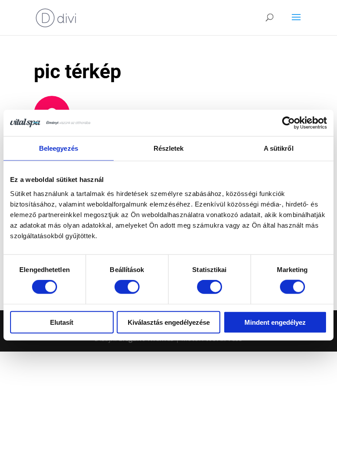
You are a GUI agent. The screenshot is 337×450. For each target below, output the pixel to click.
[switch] (127, 287)
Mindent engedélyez (275, 322)
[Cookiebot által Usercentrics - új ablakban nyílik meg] (288, 123)
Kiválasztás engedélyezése (169, 322)
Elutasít (61, 322)
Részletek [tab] (169, 148)
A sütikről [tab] (279, 148)
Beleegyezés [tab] (58, 148)
